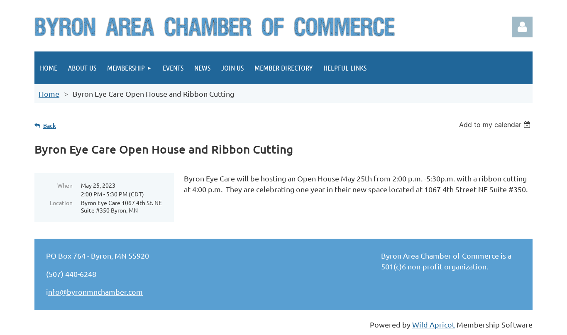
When (65, 185)
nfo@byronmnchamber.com (95, 291)
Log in (522, 27)
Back (49, 126)
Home (49, 93)
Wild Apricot (433, 324)
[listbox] (496, 125)
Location (61, 202)
